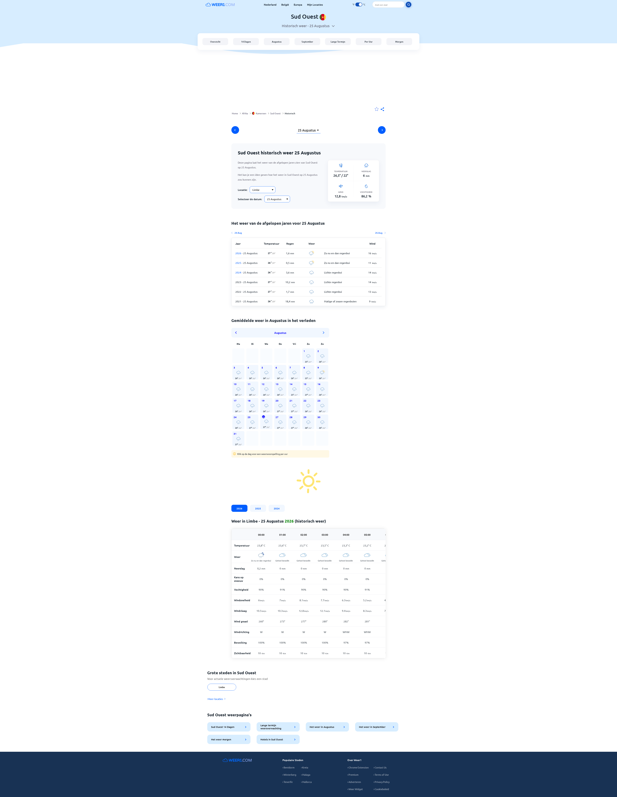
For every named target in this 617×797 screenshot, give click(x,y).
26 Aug (378, 232)
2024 (277, 508)
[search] (408, 4)
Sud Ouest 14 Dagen (222, 726)
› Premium (352, 774)
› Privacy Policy (381, 781)
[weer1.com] (220, 4)
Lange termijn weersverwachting (270, 727)
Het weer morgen (221, 739)
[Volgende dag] (382, 130)
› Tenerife (287, 781)
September (307, 41)
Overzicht (215, 41)
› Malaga (305, 774)
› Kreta (304, 767)
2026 (239, 508)
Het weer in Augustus (322, 726)
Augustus (277, 41)
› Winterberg (289, 774)
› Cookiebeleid (381, 789)
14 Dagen (246, 41)
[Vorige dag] (235, 130)
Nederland (270, 4)
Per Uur (369, 41)
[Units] (358, 4)
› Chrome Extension (358, 767)
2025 (258, 508)
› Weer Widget (355, 789)
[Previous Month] (237, 333)
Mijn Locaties (315, 4)
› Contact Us (380, 767)
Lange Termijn (338, 41)
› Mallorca (306, 781)
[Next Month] (324, 333)
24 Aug (238, 232)
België (285, 4)
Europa (298, 4)
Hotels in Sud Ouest (271, 739)
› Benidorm (288, 767)
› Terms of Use (381, 774)
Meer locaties (215, 698)
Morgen (399, 41)
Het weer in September (372, 726)
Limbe (222, 687)
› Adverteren (354, 781)
